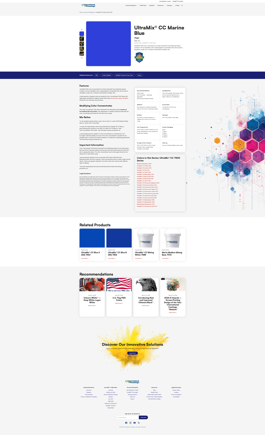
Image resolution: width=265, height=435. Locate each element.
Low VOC (110, 399)
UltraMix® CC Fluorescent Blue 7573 (147, 185)
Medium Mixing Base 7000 (144, 163)
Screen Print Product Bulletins (154, 396)
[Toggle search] (182, 5)
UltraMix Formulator (178, 1)
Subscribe (143, 417)
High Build (110, 401)
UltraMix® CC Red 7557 (143, 170)
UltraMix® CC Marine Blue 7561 (145, 174)
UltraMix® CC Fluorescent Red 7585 (146, 198)
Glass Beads (110, 407)
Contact (177, 5)
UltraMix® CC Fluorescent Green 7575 (147, 187)
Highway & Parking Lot (111, 403)
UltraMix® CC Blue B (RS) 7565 (145, 178)
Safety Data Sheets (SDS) (154, 394)
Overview (88, 390)
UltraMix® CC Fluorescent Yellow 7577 (147, 189)
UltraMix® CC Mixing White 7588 (146, 202)
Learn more (132, 353)
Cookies (176, 392)
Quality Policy (154, 392)
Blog (154, 390)
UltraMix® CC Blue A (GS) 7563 (145, 176)
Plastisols (88, 392)
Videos (139, 75)
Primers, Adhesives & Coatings (89, 396)
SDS (97, 75)
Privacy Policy (176, 390)
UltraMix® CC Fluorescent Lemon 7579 (147, 191)
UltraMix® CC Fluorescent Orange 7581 (147, 193)
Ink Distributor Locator (165, 1)
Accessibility (176, 396)
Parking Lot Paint (110, 392)
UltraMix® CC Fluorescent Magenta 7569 (148, 183)
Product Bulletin (106, 75)
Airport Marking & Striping (111, 394)
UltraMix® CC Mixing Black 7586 (145, 200)
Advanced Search (132, 394)
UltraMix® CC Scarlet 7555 (144, 168)
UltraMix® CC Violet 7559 (144, 172)
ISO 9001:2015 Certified (154, 399)
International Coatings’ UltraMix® (119, 98)
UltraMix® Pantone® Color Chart (124, 75)
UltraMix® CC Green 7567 (144, 180)
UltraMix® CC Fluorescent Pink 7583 (147, 195)
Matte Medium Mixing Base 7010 (146, 204)
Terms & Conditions (176, 394)
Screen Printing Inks (89, 12)
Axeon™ (132, 399)
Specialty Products (111, 405)
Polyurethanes (89, 394)
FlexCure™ (132, 396)
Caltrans (110, 396)
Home (81, 12)
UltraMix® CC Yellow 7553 (144, 166)
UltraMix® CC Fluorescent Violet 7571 (147, 206)
